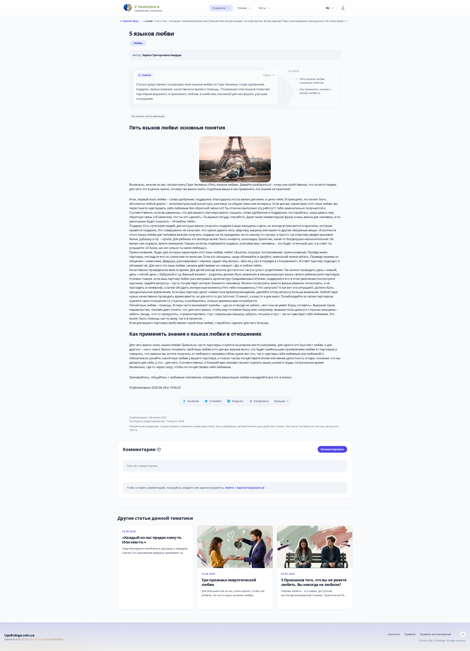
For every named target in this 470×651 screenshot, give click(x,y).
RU (328, 8)
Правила (409, 634)
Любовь (138, 43)
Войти (230, 487)
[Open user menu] (343, 8)
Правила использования (435, 634)
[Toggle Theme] (463, 634)
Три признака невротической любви (229, 582)
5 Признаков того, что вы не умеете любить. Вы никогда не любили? (314, 582)
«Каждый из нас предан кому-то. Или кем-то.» (152, 540)
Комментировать (332, 449)
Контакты (394, 634)
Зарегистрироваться (250, 487)
